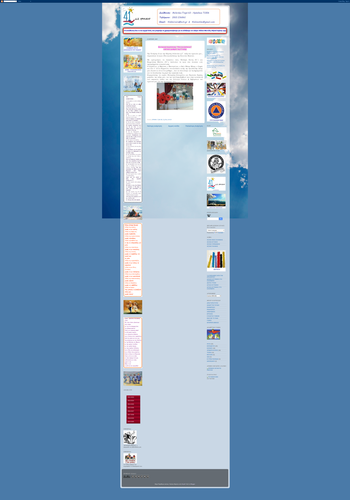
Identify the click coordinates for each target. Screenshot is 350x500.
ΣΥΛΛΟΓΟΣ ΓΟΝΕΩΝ (213, 316)
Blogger (193, 484)
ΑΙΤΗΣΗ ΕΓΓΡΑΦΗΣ (212, 285)
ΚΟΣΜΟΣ (209, 348)
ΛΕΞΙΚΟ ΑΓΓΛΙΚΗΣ (212, 242)
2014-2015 (131, 404)
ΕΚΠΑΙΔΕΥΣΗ (211, 346)
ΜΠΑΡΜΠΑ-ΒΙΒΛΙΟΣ (213, 322)
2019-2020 (131, 421)
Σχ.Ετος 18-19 (167, 119)
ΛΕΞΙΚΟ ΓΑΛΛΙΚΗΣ (212, 246)
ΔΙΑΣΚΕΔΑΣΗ (211, 361)
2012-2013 (131, 397)
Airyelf (183, 484)
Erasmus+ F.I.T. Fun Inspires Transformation (215, 52)
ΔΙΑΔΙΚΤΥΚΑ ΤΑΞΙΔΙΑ (213, 305)
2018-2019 (131, 418)
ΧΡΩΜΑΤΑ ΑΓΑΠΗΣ (212, 350)
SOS (208, 357)
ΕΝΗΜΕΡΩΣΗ (211, 307)
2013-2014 (131, 400)
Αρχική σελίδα (173, 126)
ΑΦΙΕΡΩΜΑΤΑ (211, 311)
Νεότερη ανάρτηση (154, 126)
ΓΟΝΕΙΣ (209, 320)
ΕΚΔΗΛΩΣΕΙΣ (211, 309)
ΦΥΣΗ (208, 344)
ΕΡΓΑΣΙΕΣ (210, 314)
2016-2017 (131, 411)
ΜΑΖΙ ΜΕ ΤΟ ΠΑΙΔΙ (212, 318)
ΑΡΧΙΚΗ (154, 119)
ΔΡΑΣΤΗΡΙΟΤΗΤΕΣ (212, 303)
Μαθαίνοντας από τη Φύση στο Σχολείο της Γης (216, 66)
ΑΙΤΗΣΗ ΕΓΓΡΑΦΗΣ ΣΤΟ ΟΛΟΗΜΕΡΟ (214, 288)
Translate (220, 232)
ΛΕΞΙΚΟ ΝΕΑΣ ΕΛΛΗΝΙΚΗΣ (215, 240)
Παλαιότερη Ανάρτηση (194, 126)
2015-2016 (131, 407)
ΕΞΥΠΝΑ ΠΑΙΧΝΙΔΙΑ (212, 359)
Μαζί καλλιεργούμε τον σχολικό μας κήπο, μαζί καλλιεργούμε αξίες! (216, 62)
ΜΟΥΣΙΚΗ (210, 354)
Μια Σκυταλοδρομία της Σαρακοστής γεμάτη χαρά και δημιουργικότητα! (215, 57)
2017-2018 (131, 414)
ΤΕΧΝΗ (209, 352)
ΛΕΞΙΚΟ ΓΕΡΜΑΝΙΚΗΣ (213, 244)
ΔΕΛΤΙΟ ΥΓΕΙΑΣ (211, 283)
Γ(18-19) (159, 119)
